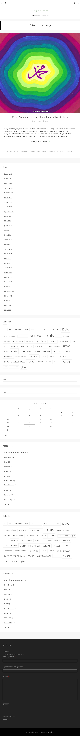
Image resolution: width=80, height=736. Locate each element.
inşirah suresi (64, 341)
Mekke (6, 351)
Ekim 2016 (7, 301)
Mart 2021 (7, 258)
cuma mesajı (25, 151)
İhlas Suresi (14, 367)
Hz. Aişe (7, 341)
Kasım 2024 (8, 183)
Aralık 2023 (8, 207)
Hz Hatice (52, 341)
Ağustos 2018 (9, 291)
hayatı (58, 336)
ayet (11, 329)
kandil (36, 151)
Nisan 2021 (8, 254)
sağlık (43, 356)
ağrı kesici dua (21, 329)
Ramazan (8, 356)
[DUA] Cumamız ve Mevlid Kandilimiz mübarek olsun (40, 117)
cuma (18, 151)
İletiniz (6, 677)
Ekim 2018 (7, 286)
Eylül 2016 (7, 305)
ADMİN (47, 121)
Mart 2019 (7, 277)
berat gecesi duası (51, 329)
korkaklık (38, 346)
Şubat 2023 (8, 225)
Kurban (57, 346)
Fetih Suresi (36, 336)
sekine (51, 356)
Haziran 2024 (8, 193)
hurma (66, 336)
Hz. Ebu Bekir (18, 341)
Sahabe (34, 356)
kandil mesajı (44, 151)
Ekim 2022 (7, 235)
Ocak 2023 (7, 230)
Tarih (6, 504)
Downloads (8, 457)
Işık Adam (50, 732)
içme (73, 341)
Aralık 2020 (8, 268)
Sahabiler (7, 495)
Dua (10, 151)
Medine (66, 346)
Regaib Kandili (21, 356)
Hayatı (6, 476)
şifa (23, 367)
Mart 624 (7, 310)
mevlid (52, 151)
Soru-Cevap (8, 499)
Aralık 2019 (8, 272)
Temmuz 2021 (9, 249)
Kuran (48, 346)
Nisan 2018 (8, 296)
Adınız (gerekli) (9, 657)
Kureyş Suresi (9, 484)
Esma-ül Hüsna (10, 336)
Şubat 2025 (8, 174)
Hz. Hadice (30, 341)
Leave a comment (65, 151)
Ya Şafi (67, 361)
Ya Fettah (57, 361)
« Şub (5, 435)
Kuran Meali (8, 481)
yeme (5, 367)
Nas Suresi (66, 351)
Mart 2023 (7, 221)
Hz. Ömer (41, 341)
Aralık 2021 (8, 240)
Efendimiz (40, 11)
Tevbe (31, 361)
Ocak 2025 (7, 179)
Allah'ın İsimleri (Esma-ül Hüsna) (15, 452)
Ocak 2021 (7, 263)
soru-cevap (63, 356)
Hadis (6, 471)
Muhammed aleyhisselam (35, 351)
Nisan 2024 (8, 197)
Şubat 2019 (8, 282)
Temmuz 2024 (9, 188)
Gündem (7, 467)
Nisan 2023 (8, 216)
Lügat (6, 490)
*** (5, 329)
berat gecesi (36, 329)
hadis (49, 336)
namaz (56, 351)
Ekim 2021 (7, 244)
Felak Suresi (23, 336)
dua (32, 151)
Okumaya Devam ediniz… (39, 141)
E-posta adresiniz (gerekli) (13, 667)
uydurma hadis (44, 362)
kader (6, 346)
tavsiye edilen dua (14, 361)
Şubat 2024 (8, 202)
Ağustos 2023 (9, 211)
